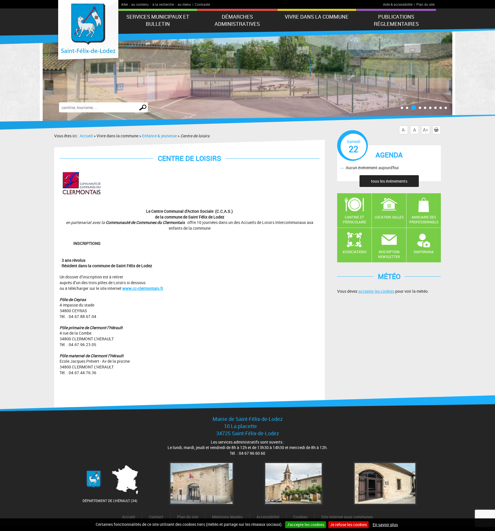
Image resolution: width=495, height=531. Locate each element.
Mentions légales (227, 517)
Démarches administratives (237, 20)
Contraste (202, 4)
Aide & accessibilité (397, 4)
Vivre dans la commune (317, 16)
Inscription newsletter (389, 254)
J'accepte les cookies (305, 524)
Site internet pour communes (347, 517)
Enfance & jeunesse (159, 135)
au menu (184, 4)
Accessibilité (267, 517)
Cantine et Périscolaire (354, 219)
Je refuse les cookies (348, 524)
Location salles (389, 217)
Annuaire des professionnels (423, 219)
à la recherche (163, 4)
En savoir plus (385, 524)
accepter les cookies (376, 291)
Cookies (300, 517)
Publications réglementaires (396, 20)
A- (404, 130)
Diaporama (424, 251)
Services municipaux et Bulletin (157, 20)
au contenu (140, 4)
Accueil (86, 135)
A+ (425, 130)
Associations (354, 251)
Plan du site (425, 4)
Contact (156, 517)
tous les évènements (389, 181)
